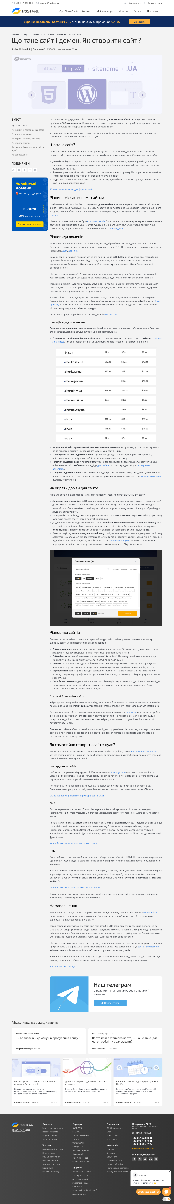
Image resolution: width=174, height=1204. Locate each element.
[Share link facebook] (24, 170)
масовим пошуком (120, 540)
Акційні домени (49, 1135)
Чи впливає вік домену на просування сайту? (48, 1038)
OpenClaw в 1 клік (68, 11)
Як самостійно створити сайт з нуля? (28, 149)
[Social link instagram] (140, 1159)
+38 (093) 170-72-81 (142, 1140)
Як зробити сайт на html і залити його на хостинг (76, 887)
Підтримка (152, 11)
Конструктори (118, 772)
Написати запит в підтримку (143, 1148)
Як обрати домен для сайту (26, 138)
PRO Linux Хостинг (51, 1157)
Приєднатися (111, 1003)
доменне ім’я (150, 912)
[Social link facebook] (134, 1159)
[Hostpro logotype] (25, 11)
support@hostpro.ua (141, 1132)
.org (70, 250)
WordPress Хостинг (51, 1164)
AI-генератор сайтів (81, 1179)
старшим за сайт (96, 221)
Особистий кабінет (115, 1164)
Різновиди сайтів (20, 142)
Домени (123, 11)
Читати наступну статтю (103, 1033)
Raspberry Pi (78, 1154)
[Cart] (125, 3)
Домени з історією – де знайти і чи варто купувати (86, 1082)
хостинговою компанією (144, 751)
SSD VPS (76, 1132)
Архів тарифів (79, 1194)
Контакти (111, 1153)
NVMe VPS (77, 1128)
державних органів (151, 476)
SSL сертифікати (80, 1175)
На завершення (20, 154)
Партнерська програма (118, 1168)
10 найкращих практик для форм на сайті (71, 189)
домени (54, 215)
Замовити (139, 21)
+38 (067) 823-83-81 (142, 1137)
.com (64, 250)
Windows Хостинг (50, 1160)
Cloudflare (77, 1186)
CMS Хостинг (91, 843)
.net (75, 250)
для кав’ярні (103, 465)
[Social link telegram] (156, 1159)
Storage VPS (77, 1147)
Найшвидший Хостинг (52, 1149)
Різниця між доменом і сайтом (28, 129)
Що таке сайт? (19, 125)
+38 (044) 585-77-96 (142, 1143)
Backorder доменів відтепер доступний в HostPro (137, 1082)
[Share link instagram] (30, 170)
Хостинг (86, 11)
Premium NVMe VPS (81, 1135)
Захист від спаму (80, 1183)
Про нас (110, 1149)
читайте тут (110, 314)
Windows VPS (78, 1143)
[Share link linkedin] (35, 170)
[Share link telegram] (19, 170)
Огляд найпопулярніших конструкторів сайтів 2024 (77, 795)
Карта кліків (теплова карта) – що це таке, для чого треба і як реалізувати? (124, 1039)
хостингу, (132, 712)
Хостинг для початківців (62, 966)
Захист (137, 11)
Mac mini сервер (80, 1158)
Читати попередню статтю (27, 1033)
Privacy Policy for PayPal (117, 1171)
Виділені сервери (80, 1150)
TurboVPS (76, 1139)
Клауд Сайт (47, 1168)
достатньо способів (148, 946)
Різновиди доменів (22, 134)
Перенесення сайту (81, 1171)
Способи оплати (114, 1160)
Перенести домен (50, 1132)
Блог (109, 1132)
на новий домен (115, 228)
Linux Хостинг (48, 1153)
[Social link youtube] (151, 1159)
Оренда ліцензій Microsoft (84, 1190)
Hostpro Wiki (112, 1135)
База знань (112, 1139)
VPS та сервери (105, 11)
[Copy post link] (14, 170)
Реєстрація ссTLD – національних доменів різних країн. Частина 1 (35, 1082)
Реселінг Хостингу (50, 1171)
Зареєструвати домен (29, 224)
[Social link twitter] (145, 1159)
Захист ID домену (50, 1139)
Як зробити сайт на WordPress (66, 843)
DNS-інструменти (115, 1128)
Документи (112, 1157)
